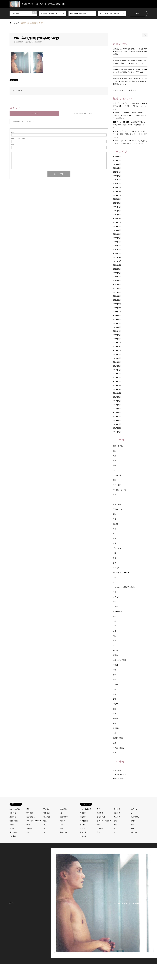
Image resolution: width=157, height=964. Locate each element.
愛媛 (114, 709)
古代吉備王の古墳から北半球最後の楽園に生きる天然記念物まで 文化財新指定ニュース (130, 62)
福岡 (114, 461)
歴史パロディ (118, 509)
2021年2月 (117, 296)
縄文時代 (13, 817)
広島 (114, 499)
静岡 (114, 679)
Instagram (10, 903)
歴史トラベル (127, 903)
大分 (114, 636)
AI (61, 813)
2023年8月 (117, 230)
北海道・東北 (118, 738)
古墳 (61, 828)
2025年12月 (117, 187)
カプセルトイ (118, 597)
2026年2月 (117, 180)
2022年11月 (117, 261)
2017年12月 (117, 428)
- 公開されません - (19, 138)
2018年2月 (117, 420)
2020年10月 (117, 312)
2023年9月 (117, 226)
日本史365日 (117, 611)
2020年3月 (117, 335)
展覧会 (12, 825)
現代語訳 (116, 728)
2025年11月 (117, 191)
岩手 (114, 563)
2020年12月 (117, 304)
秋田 (114, 582)
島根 (114, 538)
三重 (114, 743)
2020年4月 (117, 331)
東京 (114, 495)
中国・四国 (117, 485)
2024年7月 (117, 207)
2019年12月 (117, 343)
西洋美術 (29, 813)
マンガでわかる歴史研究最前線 (124, 587)
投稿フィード (118, 770)
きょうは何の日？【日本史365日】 (125, 90)
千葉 (114, 592)
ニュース (116, 607)
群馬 (114, 714)
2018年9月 (117, 397)
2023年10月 (117, 222)
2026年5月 (117, 168)
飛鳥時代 (46, 813)
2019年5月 (117, 366)
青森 (114, 543)
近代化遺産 (14, 821)
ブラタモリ (117, 548)
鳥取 (114, 616)
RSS (13, 903)
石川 (114, 699)
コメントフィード (119, 774)
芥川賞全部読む (118, 748)
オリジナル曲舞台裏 (33, 821)
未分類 (115, 718)
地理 (45, 821)
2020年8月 (117, 319)
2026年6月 (117, 164)
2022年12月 (117, 257)
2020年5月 (117, 327)
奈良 (114, 534)
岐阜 (114, 451)
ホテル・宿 (117, 475)
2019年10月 (117, 350)
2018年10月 (117, 393)
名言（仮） (117, 568)
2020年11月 (117, 308)
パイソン (116, 704)
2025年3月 (117, 203)
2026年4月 (117, 172)
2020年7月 (117, 323)
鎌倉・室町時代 (15, 809)
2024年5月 (117, 215)
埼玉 (114, 626)
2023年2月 (117, 249)
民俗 (28, 809)
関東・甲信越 (118, 446)
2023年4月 (117, 242)
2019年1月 (117, 381)
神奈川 (115, 665)
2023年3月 (117, 246)
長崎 (114, 519)
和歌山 (115, 650)
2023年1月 (117, 253)
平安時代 (46, 809)
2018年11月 (117, 389)
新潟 (114, 675)
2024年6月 (117, 211)
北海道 (115, 524)
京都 (114, 529)
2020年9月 (117, 315)
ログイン (116, 766)
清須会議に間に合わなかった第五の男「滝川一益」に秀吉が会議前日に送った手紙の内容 (130, 71)
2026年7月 (117, 160)
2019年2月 (117, 377)
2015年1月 (117, 432)
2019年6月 (117, 362)
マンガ (12, 828)
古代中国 (13, 836)
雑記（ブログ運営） (120, 660)
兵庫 (114, 558)
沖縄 (114, 670)
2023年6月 (117, 234)
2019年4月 (117, 370)
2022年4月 (117, 288)
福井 (114, 456)
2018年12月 (117, 385)
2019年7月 (117, 358)
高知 (114, 514)
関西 (114, 465)
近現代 (62, 821)
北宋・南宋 (14, 832)
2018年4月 (117, 412)
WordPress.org (118, 778)
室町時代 (63, 809)
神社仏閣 (63, 832)
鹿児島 (115, 655)
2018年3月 (117, 416)
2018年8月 (117, 401)
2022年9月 (117, 269)
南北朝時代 (64, 817)
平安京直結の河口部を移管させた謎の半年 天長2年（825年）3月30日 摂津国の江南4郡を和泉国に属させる (130, 81)
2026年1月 (117, 183)
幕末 (61, 825)
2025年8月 (117, 199)
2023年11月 (117, 218)
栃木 (114, 733)
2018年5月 (117, 409)
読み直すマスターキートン (122, 572)
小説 (45, 825)
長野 (114, 645)
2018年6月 (117, 405)
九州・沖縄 (117, 504)
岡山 (114, 480)
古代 (28, 832)
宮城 (114, 602)
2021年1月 (117, 300)
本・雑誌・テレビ (119, 490)
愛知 (114, 723)
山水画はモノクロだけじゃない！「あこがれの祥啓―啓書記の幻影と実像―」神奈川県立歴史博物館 (130, 51)
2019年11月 (117, 346)
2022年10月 (117, 265)
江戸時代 (29, 828)
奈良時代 (13, 813)
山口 (114, 470)
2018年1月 (117, 424)
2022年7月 (117, 277)
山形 (114, 621)
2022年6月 (117, 280)
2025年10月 (117, 195)
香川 (114, 752)
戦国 (28, 825)
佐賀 (114, 577)
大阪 (114, 631)
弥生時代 (46, 817)
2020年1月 (117, 339)
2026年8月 (117, 156)
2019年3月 (117, 374)
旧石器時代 (30, 817)
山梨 (114, 689)
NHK (114, 553)
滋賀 (114, 694)
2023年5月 (117, 238)
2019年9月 (117, 354)
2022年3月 (117, 292)
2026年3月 (117, 176)
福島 (114, 641)
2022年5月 (117, 284)
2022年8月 (117, 273)
